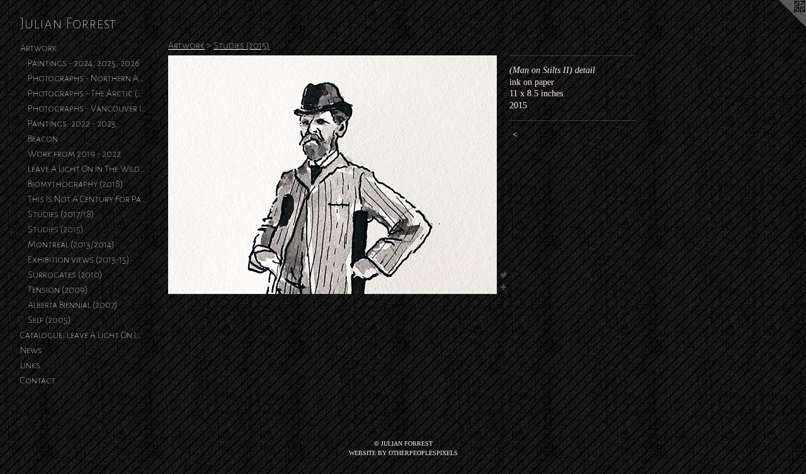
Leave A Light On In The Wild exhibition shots (87, 169)
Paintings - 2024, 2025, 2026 (84, 63)
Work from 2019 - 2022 (74, 154)
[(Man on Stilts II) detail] (332, 174)
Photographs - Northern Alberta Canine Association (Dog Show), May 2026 (87, 78)
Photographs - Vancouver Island (87, 108)
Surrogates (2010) (65, 274)
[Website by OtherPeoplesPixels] (781, 25)
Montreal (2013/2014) (71, 244)
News (31, 350)
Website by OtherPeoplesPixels (403, 452)
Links (30, 365)
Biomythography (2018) (75, 184)
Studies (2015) (56, 229)
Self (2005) (49, 320)
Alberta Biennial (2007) (73, 305)
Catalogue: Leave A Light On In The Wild (83, 335)
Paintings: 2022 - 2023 (72, 123)
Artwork (38, 48)
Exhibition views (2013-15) (79, 259)
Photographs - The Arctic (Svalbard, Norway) (87, 93)
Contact (37, 380)
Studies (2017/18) (61, 214)
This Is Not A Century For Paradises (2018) (87, 199)
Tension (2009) (58, 290)
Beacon (43, 138)
